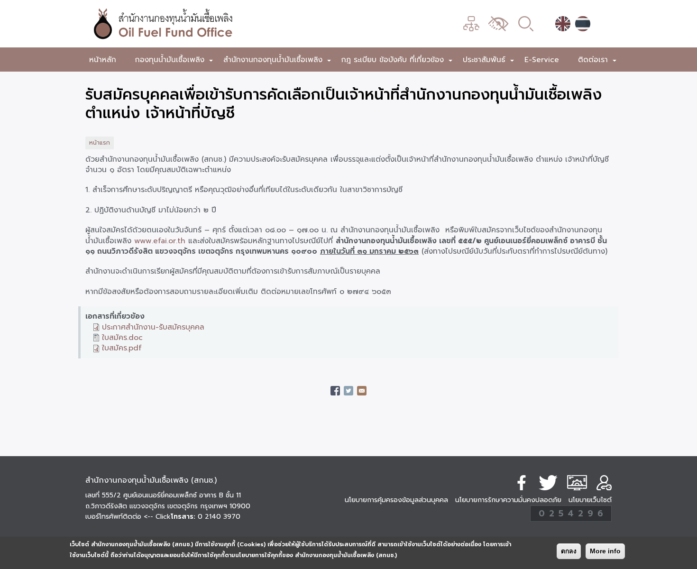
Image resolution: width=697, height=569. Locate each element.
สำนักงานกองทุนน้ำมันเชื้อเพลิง (277, 61)
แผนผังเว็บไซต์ (471, 23)
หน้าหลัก (102, 59)
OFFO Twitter (548, 482)
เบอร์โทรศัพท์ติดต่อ (128, 517)
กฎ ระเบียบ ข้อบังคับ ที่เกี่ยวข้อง (397, 61)
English (562, 23)
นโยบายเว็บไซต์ (590, 500)
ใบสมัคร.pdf (122, 347)
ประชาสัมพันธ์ (489, 61)
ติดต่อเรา (597, 61)
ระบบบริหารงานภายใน (577, 482)
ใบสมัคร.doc (122, 337)
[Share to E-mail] (362, 390)
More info (605, 551)
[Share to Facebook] (335, 390)
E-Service (541, 59)
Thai (582, 23)
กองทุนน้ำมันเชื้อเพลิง (174, 61)
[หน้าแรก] (213, 24)
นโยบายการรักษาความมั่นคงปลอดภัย (508, 500)
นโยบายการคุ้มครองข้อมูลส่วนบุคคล (396, 500)
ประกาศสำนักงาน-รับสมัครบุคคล (153, 326)
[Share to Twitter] (348, 390)
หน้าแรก (99, 142)
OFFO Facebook (521, 482)
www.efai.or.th (159, 240)
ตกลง (569, 551)
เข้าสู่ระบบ (604, 482)
